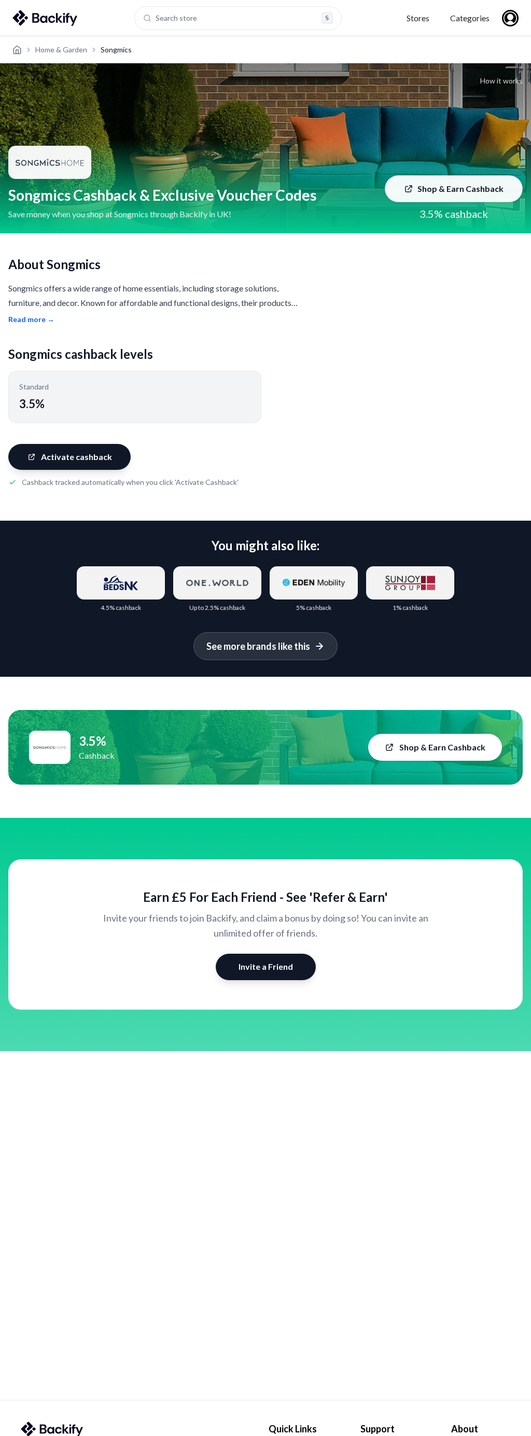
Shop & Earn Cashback (460, 188)
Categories (470, 18)
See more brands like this (258, 646)
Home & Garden (61, 49)
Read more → (31, 319)
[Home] (17, 49)
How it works (501, 80)
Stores (418, 18)
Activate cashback (76, 457)
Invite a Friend (266, 966)
